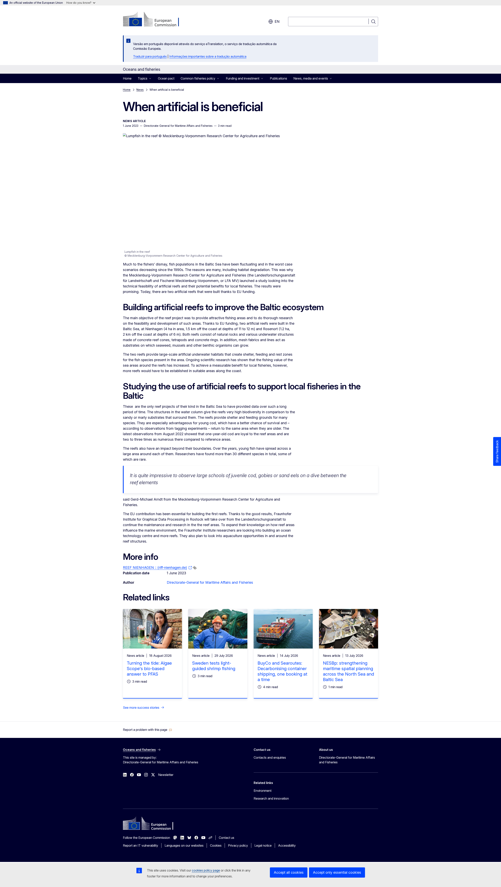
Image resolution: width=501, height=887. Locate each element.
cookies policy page (206, 870)
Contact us (226, 838)
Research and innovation (271, 798)
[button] (147, 729)
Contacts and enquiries (270, 757)
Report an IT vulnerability (140, 845)
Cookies (216, 845)
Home (127, 78)
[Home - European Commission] (154, 19)
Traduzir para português (150, 56)
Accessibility (287, 845)
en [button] (277, 21)
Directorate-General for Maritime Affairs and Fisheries (210, 582)
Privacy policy (238, 845)
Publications (278, 78)
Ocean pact (166, 78)
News (140, 89)
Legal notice (263, 845)
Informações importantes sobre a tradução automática (207, 56)
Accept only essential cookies (337, 872)
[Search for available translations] (195, 568)
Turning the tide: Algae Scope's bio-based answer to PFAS (149, 668)
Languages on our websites (184, 845)
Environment (262, 791)
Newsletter (165, 775)
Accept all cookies (289, 872)
